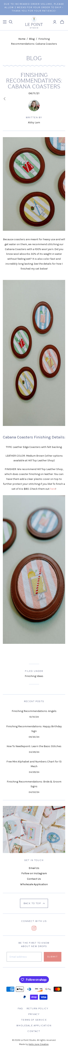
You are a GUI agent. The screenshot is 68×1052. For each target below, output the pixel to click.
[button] (34, 903)
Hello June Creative (39, 1044)
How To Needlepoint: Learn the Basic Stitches (34, 746)
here (53, 488)
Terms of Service (34, 1020)
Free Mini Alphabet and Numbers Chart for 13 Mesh (34, 764)
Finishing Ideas (34, 676)
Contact (34, 1031)
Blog (32, 38)
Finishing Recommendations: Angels (34, 711)
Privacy (34, 1014)
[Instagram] (34, 928)
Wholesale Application (34, 884)
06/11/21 (34, 93)
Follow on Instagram (34, 873)
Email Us (34, 868)
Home (21, 38)
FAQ (20, 1008)
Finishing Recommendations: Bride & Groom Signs (34, 784)
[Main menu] (5, 22)
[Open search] (11, 22)
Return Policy (37, 1008)
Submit (52, 956)
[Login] (55, 22)
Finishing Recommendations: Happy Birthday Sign (34, 729)
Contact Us (34, 878)
